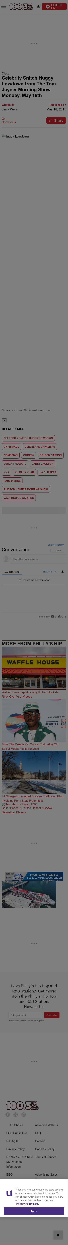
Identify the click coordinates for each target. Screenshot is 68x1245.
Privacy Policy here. (27, 1203)
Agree (34, 1211)
